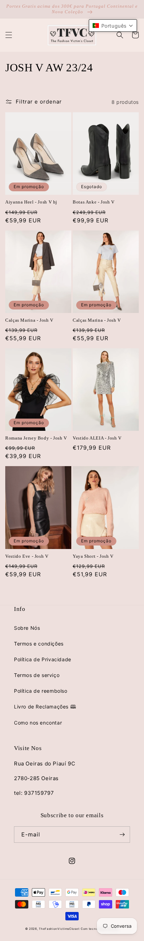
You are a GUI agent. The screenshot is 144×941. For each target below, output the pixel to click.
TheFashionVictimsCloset (59, 929)
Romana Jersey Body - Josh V (36, 438)
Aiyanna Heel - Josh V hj (31, 202)
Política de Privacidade (42, 659)
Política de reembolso (40, 691)
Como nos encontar (38, 723)
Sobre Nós (27, 628)
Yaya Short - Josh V (93, 556)
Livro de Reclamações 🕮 (45, 707)
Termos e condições (39, 644)
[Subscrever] (122, 834)
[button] (8, 35)
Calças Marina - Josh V (29, 320)
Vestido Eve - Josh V (27, 556)
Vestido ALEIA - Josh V (97, 438)
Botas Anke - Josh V (94, 202)
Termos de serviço (36, 675)
